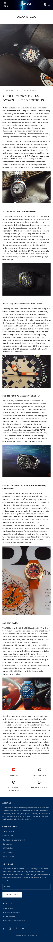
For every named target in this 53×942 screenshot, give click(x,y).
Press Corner (8, 856)
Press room (7, 852)
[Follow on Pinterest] (16, 928)
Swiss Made (7, 836)
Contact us (7, 844)
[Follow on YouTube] (23, 928)
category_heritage (26, 90)
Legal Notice (8, 908)
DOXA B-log (7, 848)
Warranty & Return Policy (13, 921)
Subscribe (12, 895)
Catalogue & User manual (13, 840)
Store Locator (8, 831)
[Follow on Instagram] (10, 928)
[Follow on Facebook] (3, 928)
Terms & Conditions (11, 912)
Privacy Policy (8, 917)
